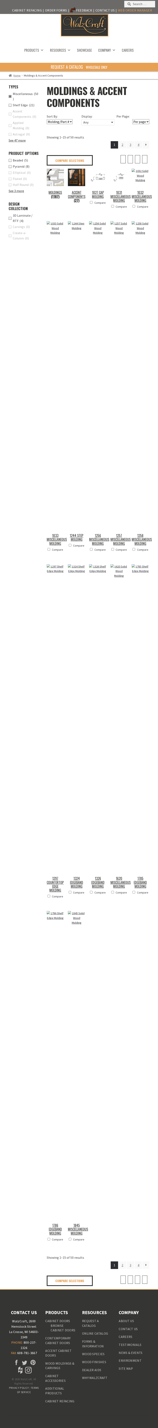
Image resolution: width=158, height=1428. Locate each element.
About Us (126, 1321)
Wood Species (93, 1354)
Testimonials (130, 1345)
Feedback (84, 10)
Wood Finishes (94, 1362)
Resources (58, 50)
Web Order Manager (135, 10)
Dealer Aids (91, 1370)
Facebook (16, 1362)
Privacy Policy (19, 1388)
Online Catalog (95, 1333)
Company (104, 50)
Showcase (84, 50)
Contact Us (105, 10)
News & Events (130, 1353)
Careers (128, 50)
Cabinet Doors (57, 1321)
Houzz (20, 1370)
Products (31, 50)
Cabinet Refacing (27, 10)
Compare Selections (69, 160)
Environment (130, 1360)
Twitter (24, 1362)
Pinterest (32, 1362)
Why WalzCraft (94, 1378)
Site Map (126, 1368)
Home (17, 75)
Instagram (28, 1370)
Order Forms (56, 10)
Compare (100, 203)
